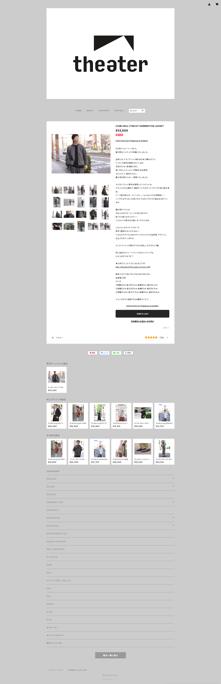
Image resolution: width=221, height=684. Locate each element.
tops (49, 596)
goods (50, 612)
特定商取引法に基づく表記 (77, 670)
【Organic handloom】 (56, 541)
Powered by (107, 679)
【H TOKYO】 (52, 557)
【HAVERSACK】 (53, 518)
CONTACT (119, 110)
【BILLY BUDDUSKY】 (56, 549)
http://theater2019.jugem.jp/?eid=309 (133, 267)
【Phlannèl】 (52, 479)
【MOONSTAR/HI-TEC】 (57, 533)
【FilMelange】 (53, 526)
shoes (49, 619)
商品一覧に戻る (110, 655)
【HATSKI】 (51, 494)
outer (49, 588)
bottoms (50, 604)
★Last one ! (52, 627)
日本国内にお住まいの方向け (142, 321)
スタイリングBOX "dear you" (59, 580)
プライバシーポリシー (56, 670)
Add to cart (142, 313)
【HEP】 (49, 565)
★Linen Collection (55, 635)
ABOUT (90, 110)
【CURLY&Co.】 (53, 510)
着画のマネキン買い (55, 643)
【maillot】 (50, 487)
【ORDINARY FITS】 (55, 502)
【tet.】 (49, 573)
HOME (79, 110)
